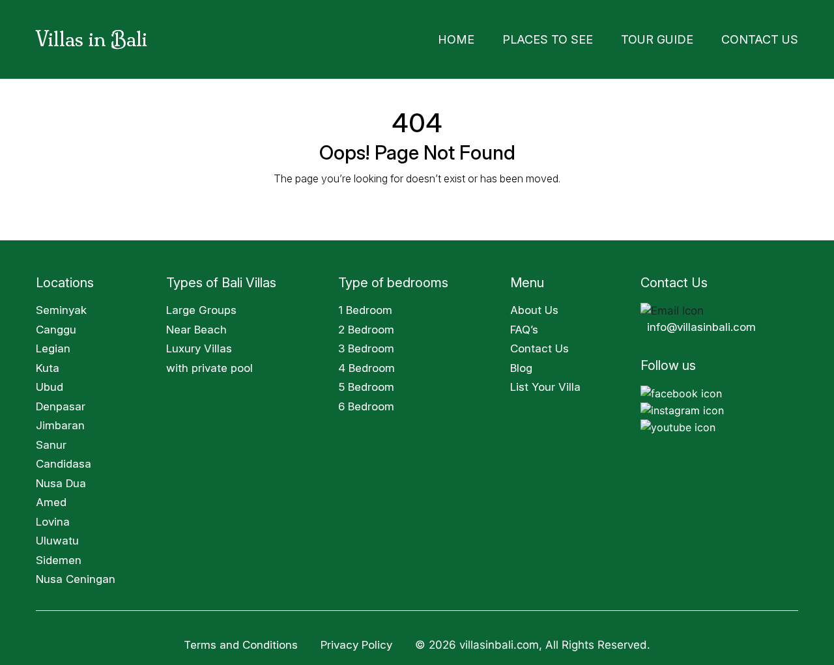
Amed (51, 498)
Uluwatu (57, 536)
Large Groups (201, 306)
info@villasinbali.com (701, 323)
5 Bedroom (366, 382)
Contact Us (768, 37)
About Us (534, 306)
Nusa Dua (61, 479)
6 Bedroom (366, 402)
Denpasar (60, 402)
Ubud (49, 382)
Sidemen (58, 556)
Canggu (56, 325)
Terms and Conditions (241, 640)
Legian (53, 344)
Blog (521, 364)
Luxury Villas (199, 344)
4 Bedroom (366, 364)
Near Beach (196, 325)
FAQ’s (524, 325)
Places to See (592, 37)
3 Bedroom (366, 344)
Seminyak (61, 306)
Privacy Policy (358, 640)
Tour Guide (682, 37)
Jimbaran (60, 421)
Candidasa (63, 459)
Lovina (53, 517)
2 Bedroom (366, 325)
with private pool (209, 364)
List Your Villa (545, 382)
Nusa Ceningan (75, 575)
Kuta (47, 364)
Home (516, 37)
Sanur (51, 440)
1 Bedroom (365, 306)
